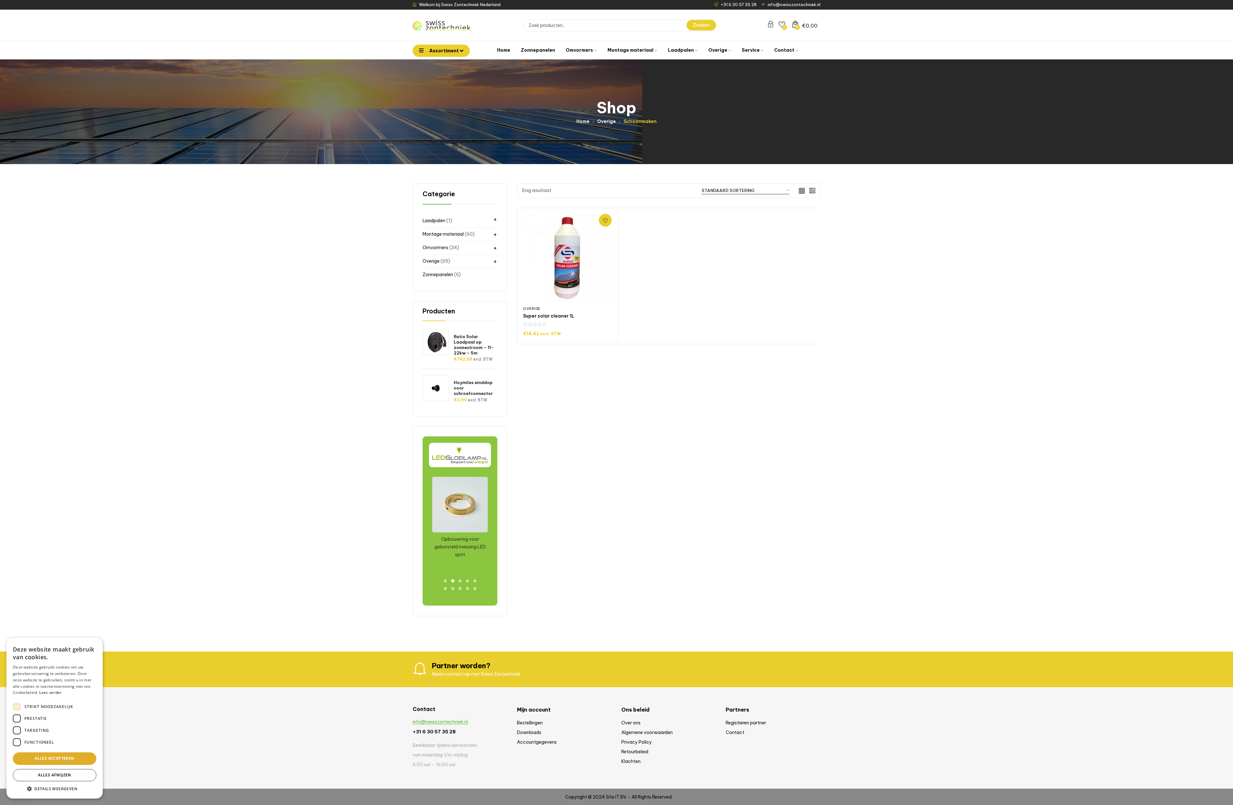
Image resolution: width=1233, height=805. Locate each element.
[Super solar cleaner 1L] (567, 258)
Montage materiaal (631, 50)
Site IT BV (616, 797)
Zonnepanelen (538, 50)
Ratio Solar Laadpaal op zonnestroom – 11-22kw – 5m (474, 344)
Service (751, 50)
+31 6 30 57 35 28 (434, 732)
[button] (54, 788)
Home (503, 50)
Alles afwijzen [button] (54, 775)
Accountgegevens (537, 742)
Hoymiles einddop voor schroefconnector (473, 388)
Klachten (631, 761)
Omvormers (580, 50)
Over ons (631, 723)
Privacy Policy (636, 742)
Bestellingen (530, 723)
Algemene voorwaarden (647, 732)
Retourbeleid (634, 752)
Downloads (529, 732)
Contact (784, 50)
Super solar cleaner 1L (548, 316)
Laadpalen (681, 50)
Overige (718, 50)
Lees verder (50, 692)
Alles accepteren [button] (54, 758)
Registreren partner (746, 723)
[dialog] (54, 718)
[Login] (770, 25)
